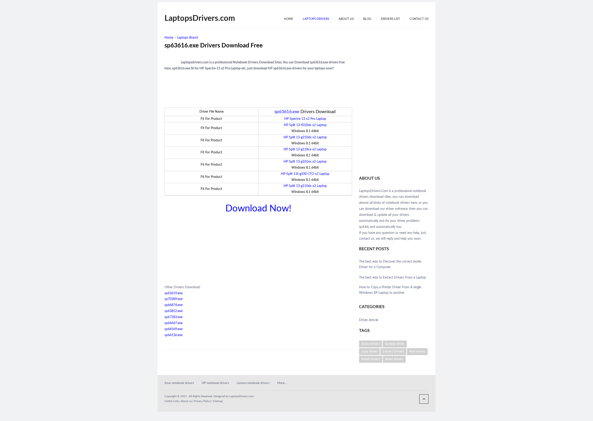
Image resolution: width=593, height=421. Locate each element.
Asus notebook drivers (179, 383)
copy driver (369, 351)
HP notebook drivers (215, 383)
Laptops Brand (187, 37)
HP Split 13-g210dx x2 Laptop (305, 137)
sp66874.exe (173, 305)
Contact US (419, 19)
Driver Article (368, 320)
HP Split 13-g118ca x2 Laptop (305, 149)
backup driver (394, 344)
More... (282, 383)
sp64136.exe (173, 335)
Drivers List (390, 19)
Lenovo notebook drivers (253, 383)
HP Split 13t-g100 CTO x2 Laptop (305, 174)
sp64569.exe (173, 329)
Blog (367, 19)
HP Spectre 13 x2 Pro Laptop (305, 119)
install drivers (370, 359)
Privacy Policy (202, 401)
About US (346, 19)
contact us (366, 238)
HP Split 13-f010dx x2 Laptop (305, 125)
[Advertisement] (253, 37)
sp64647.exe (173, 323)
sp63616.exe (286, 112)
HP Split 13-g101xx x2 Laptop (305, 161)
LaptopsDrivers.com (199, 18)
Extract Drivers (393, 351)
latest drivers (394, 359)
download (372, 208)
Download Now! (258, 208)
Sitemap (218, 401)
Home (288, 19)
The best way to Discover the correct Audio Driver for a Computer (390, 264)
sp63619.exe (173, 293)
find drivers (417, 351)
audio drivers (370, 344)
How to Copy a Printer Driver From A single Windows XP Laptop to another (390, 290)
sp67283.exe (173, 317)
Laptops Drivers (316, 19)
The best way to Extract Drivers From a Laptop (392, 277)
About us (186, 401)
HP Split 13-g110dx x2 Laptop (305, 186)
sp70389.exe (173, 299)
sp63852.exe (173, 311)
